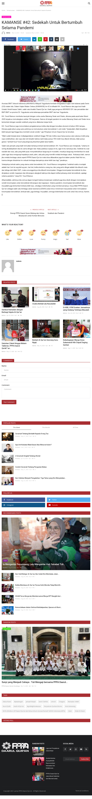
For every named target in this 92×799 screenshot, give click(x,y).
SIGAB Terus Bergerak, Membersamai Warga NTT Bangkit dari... (38, 596)
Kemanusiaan (11, 10)
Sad (67, 239)
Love (31, 239)
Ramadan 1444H (73, 702)
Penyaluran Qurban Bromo (53, 706)
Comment (6, 385)
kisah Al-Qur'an (19, 706)
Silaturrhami (7, 702)
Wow (79, 239)
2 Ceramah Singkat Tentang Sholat (27, 456)
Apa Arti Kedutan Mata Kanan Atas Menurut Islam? (33, 445)
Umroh (53, 702)
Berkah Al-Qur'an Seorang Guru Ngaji (45, 341)
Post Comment (9, 402)
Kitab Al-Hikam (80, 711)
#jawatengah (18, 702)
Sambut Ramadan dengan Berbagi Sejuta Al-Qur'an (12, 311)
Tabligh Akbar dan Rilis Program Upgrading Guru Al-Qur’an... (32, 682)
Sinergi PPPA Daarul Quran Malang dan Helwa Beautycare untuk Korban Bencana (27, 214)
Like (7, 239)
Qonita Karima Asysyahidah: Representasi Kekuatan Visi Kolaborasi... (50, 763)
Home (3, 10)
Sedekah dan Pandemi (56, 213)
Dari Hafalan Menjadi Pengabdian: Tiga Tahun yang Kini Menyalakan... (40, 478)
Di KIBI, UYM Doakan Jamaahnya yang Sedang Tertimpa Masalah (76, 308)
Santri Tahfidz (43, 702)
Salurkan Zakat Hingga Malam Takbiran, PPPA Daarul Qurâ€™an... (14, 345)
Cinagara (62, 702)
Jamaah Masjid (31, 702)
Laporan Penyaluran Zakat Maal (52, 749)
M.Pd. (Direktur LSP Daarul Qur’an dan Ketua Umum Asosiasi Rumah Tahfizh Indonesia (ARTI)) (34, 711)
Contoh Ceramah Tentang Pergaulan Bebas (31, 467)
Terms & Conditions (82, 791)
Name (4, 366)
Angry (55, 239)
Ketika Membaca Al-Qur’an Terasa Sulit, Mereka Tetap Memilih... (38, 585)
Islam (70, 711)
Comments (7, 361)
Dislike (19, 239)
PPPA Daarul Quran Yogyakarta (11, 686)
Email (4, 375)
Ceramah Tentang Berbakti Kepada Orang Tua (31, 434)
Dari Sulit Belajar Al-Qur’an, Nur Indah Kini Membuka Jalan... (37, 574)
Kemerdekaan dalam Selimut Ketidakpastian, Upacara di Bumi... (38, 607)
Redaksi (17, 436)
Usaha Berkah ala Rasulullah (44, 304)
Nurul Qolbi (7, 706)
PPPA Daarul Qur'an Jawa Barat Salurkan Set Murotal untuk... (52, 776)
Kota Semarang (70, 706)
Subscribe (85, 759)
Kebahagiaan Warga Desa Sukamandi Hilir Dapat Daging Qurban (75, 342)
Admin (8, 33)
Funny (43, 239)
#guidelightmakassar (34, 706)
